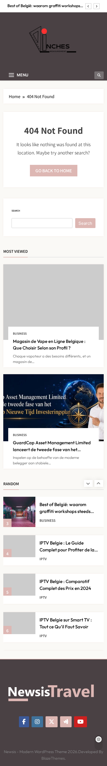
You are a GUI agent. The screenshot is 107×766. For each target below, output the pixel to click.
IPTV (43, 559)
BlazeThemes (53, 758)
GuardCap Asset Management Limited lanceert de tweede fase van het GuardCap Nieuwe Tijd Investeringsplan (53, 449)
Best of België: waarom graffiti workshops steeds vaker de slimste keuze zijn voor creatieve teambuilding (43, 6)
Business (20, 333)
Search (16, 210)
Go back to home (53, 170)
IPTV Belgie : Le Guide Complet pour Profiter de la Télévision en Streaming (67, 549)
